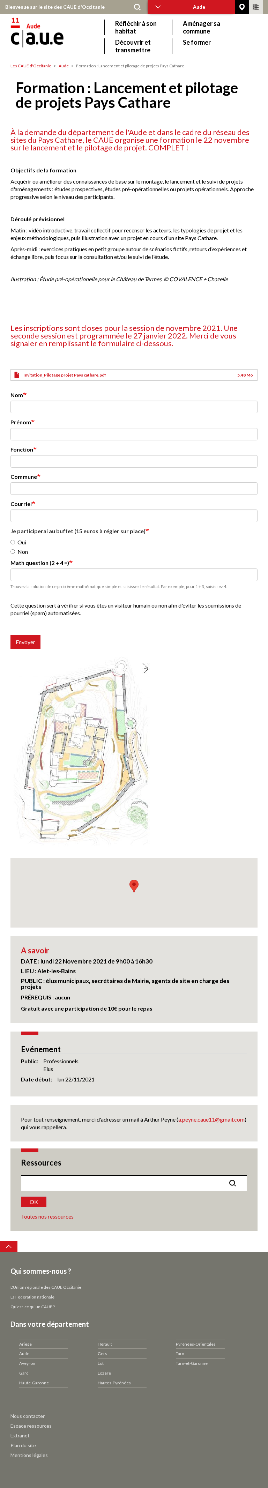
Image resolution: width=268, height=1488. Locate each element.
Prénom (20, 422)
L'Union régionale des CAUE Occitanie (45, 1287)
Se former (197, 42)
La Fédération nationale (32, 1297)
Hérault (105, 1344)
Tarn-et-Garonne (192, 1363)
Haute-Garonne (34, 1382)
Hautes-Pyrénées (114, 1382)
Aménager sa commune (201, 27)
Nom (16, 395)
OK (34, 1201)
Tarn (180, 1353)
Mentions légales (29, 1455)
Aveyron (27, 1363)
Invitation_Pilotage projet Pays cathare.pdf (64, 375)
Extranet (20, 1435)
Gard (24, 1373)
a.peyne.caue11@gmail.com (211, 1119)
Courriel (21, 503)
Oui (21, 542)
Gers (102, 1353)
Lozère (104, 1373)
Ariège (25, 1344)
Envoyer (25, 642)
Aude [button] (199, 7)
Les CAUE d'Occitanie (30, 65)
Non (22, 551)
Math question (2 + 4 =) (39, 562)
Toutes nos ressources (47, 1216)
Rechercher (137, 7)
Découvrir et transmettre (133, 46)
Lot (101, 1363)
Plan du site (23, 1445)
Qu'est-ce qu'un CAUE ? (32, 1306)
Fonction (21, 449)
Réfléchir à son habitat (136, 27)
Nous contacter (27, 1416)
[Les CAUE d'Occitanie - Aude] (56, 36)
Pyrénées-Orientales (196, 1344)
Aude (64, 65)
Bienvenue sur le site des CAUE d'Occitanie (55, 7)
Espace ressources (31, 1426)
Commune (23, 476)
